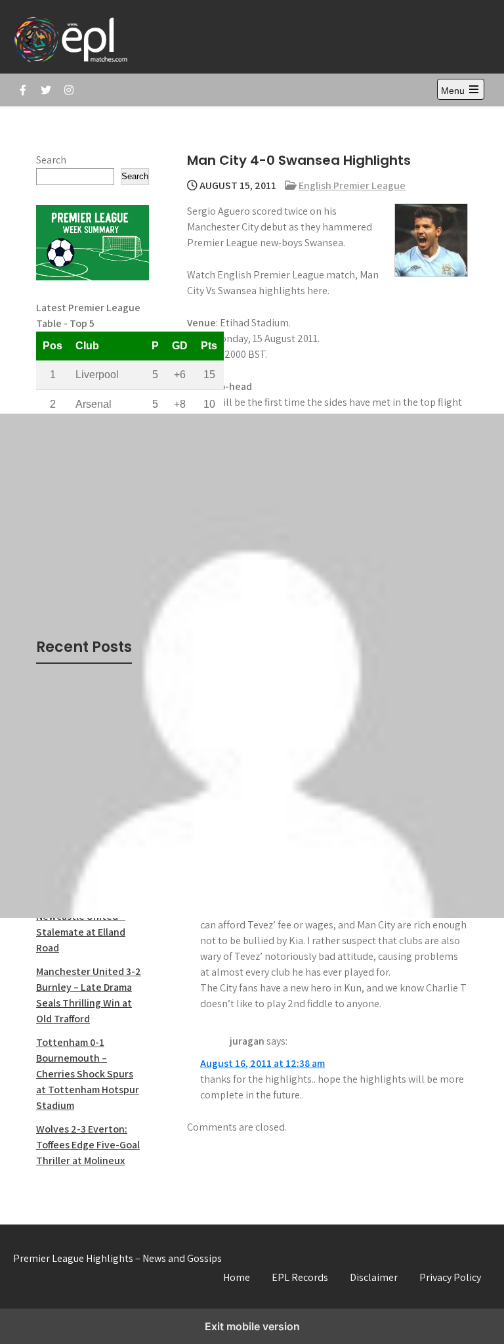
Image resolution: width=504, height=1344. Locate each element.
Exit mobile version (252, 1326)
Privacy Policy (450, 1277)
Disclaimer (374, 1277)
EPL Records (300, 1277)
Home (236, 1277)
